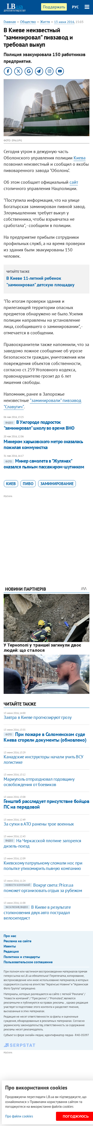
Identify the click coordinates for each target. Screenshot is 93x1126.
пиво (28, 483)
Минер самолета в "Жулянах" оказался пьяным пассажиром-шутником (44, 464)
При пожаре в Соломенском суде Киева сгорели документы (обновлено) (45, 737)
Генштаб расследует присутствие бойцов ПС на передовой (46, 804)
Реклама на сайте (17, 941)
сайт (74, 182)
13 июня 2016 (64, 22)
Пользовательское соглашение (28, 962)
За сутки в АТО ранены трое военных (39, 824)
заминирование (57, 483)
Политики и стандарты (22, 956)
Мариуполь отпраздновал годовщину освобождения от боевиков (39, 781)
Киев (11, 483)
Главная (10, 21)
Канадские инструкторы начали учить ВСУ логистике (43, 759)
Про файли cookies (19, 1116)
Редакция (11, 951)
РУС (75, 7)
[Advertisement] (46, 534)
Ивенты (10, 946)
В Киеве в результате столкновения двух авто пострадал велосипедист (37, 912)
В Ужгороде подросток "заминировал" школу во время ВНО (39, 425)
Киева (80, 158)
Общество (28, 21)
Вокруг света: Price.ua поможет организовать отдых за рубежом (43, 887)
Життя (45, 21)
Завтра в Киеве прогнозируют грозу (37, 717)
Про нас (10, 935)
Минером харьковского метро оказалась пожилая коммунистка (43, 444)
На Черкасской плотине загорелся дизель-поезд (42, 843)
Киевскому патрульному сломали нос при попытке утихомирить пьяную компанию (43, 865)
